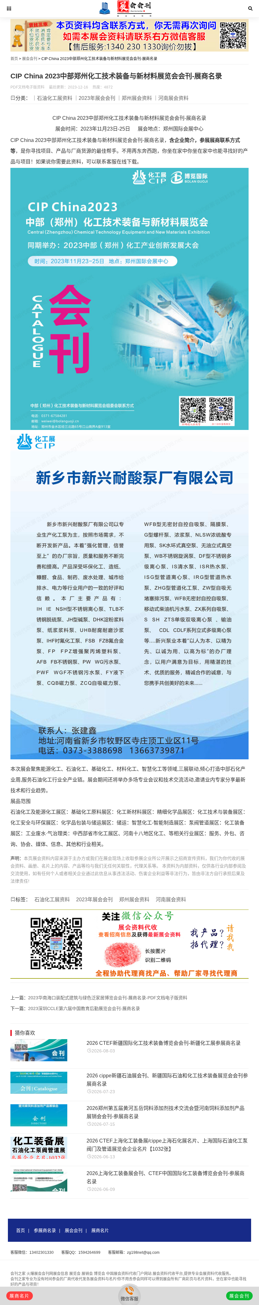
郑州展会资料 (134, 899)
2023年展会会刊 (94, 899)
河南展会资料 (171, 899)
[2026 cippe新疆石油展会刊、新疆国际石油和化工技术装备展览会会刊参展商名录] (38, 1092)
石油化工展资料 (52, 899)
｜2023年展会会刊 (94, 98)
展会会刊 (29, 59)
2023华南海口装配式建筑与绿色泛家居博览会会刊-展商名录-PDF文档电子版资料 (107, 997)
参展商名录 (45, 1230)
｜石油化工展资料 (52, 98)
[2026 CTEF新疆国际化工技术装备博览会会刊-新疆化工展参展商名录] (38, 1059)
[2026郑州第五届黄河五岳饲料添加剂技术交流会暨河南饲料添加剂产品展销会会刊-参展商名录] (38, 1124)
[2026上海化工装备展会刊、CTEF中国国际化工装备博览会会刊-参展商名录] (38, 1189)
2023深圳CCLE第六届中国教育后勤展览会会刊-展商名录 (84, 1008)
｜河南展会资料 (171, 98)
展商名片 (100, 1230)
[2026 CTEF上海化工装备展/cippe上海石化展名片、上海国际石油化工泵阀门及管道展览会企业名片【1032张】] (38, 1157)
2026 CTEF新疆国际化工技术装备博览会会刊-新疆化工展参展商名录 (164, 1043)
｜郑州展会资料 (134, 98)
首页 (14, 59)
